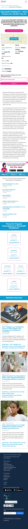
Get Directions (6, 65)
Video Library (7, 470)
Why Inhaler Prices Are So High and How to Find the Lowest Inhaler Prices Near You (13, 426)
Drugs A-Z (6, 463)
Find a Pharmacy (8, 464)
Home (2, 5)
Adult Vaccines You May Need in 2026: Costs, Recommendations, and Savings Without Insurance (13, 377)
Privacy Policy (7, 476)
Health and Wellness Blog (10, 467)
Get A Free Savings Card (14, 30)
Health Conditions (8, 468)
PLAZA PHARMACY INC (10, 214)
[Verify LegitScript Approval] (7, 496)
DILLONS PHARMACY (9, 189)
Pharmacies (9, 5)
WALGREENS (6, 195)
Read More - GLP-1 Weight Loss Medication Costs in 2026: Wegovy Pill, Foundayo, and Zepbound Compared (13, 346)
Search (14, 83)
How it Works (7, 458)
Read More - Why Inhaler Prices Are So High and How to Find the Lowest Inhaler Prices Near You (14, 444)
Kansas (16, 5)
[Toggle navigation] (26, 2)
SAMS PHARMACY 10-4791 (10, 184)
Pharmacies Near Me (8, 466)
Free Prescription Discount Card (11, 456)
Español (5, 479)
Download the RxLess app (11, 487)
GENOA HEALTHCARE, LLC (10, 201)
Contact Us (6, 475)
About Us (6, 478)
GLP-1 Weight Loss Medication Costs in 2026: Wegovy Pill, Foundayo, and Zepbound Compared (13, 329)
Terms (5, 484)
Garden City (4, 7)
